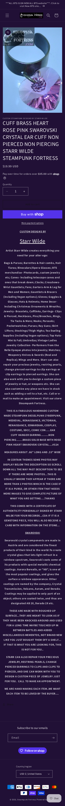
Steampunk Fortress (26, 799)
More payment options (32, 223)
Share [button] (10, 704)
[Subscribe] (53, 738)
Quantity (7, 184)
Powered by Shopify (46, 799)
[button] (7, 15)
